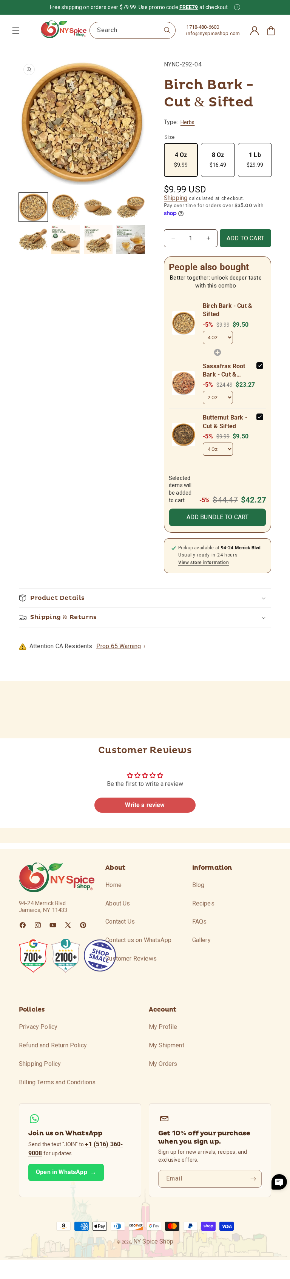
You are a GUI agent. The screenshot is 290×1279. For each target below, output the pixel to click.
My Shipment (166, 1045)
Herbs (187, 122)
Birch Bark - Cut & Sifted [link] (227, 310)
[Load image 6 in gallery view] (65, 239)
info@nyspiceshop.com (213, 33)
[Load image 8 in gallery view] (130, 239)
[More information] (237, 7)
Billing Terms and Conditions (57, 1082)
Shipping (175, 197)
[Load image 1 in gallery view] (33, 207)
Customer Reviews (131, 958)
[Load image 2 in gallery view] (65, 207)
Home (113, 885)
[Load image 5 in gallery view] (33, 239)
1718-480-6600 (202, 27)
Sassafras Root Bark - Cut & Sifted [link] (224, 371)
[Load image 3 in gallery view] (98, 207)
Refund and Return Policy (53, 1045)
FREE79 (188, 7)
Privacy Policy (38, 1026)
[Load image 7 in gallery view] (98, 239)
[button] (16, 30)
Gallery (201, 940)
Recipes (203, 903)
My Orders (163, 1063)
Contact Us (120, 921)
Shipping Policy (40, 1063)
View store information (203, 562)
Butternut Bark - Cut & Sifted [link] (225, 421)
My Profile (163, 1026)
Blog (198, 885)
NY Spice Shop (153, 1241)
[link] (183, 323)
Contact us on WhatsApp (138, 940)
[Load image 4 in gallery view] (130, 207)
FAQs (199, 921)
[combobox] (132, 30)
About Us (117, 903)
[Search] (167, 30)
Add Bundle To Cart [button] (218, 517)
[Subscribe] (253, 1179)
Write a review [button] (145, 805)
